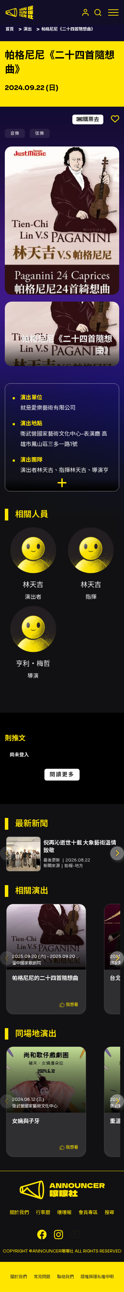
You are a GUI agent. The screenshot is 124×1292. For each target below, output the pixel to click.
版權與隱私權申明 (97, 1276)
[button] (117, 853)
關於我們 (19, 1212)
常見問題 (42, 1276)
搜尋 (109, 1212)
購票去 (91, 119)
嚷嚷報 (64, 1212)
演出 (27, 29)
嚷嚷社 (19, 12)
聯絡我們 (65, 1276)
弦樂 (39, 133)
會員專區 (88, 1212)
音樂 (14, 133)
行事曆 (43, 1212)
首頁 (10, 29)
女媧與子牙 (26, 1121)
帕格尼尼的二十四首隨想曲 (45, 978)
